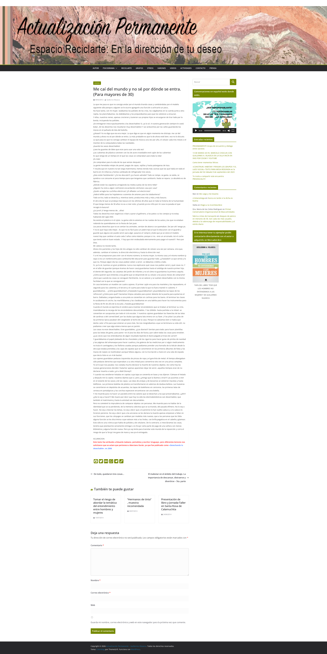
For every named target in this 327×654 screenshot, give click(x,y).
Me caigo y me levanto (208, 194)
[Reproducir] (196, 130)
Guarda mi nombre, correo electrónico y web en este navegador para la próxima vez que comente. (138, 622)
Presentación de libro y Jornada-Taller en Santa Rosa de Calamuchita (173, 504)
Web (93, 605)
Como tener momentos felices (205, 162)
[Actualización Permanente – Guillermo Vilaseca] (163, 8)
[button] (115, 68)
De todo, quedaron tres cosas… (109, 474)
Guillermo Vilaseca (113, 100)
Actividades (186, 68)
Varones (161, 68)
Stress (150, 68)
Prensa (212, 68)
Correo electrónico (100, 592)
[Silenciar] (229, 130)
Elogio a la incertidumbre (211, 205)
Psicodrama (108, 68)
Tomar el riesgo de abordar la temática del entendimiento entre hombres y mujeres (105, 506)
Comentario (97, 545)
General (97, 83)
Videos (173, 68)
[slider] (212, 130)
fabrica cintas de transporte (205, 216)
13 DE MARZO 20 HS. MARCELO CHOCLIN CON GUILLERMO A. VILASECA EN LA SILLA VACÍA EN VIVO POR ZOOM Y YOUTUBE (212, 155)
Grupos (139, 68)
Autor (96, 68)
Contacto (200, 68)
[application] (214, 116)
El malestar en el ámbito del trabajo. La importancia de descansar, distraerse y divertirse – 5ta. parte (167, 478)
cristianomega (199, 198)
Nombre (96, 580)
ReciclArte (126, 68)
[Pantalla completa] (233, 130)
